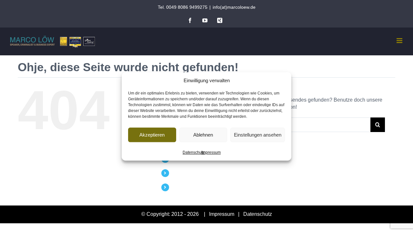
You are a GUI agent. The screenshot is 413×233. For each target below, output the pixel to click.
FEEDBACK (184, 172)
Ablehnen (203, 135)
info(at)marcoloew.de (234, 7)
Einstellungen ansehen (257, 135)
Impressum (211, 152)
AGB (177, 187)
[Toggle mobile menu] (400, 40)
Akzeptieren (152, 135)
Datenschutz (194, 152)
